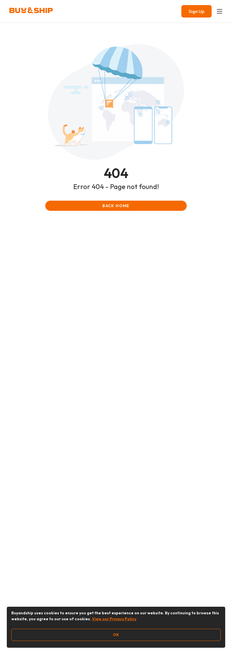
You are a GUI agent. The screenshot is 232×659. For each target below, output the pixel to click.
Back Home (115, 205)
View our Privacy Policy (114, 618)
